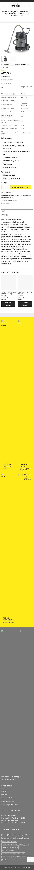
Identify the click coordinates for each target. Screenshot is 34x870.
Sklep (4, 12)
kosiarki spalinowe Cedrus (9, 841)
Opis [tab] (3, 211)
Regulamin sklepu (7, 801)
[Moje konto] (26, 5)
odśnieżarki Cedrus (12, 847)
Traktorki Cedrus (6, 856)
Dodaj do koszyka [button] (8, 304)
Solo (23, 853)
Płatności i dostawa (7, 798)
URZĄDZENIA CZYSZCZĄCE (19, 12)
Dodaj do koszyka (20, 187)
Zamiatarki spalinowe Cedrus (10, 860)
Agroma (4, 835)
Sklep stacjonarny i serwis (10, 804)
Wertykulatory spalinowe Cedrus (21, 856)
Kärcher (15, 200)
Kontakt (4, 791)
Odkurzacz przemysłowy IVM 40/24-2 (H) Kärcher (25, 293)
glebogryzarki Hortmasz (8, 838)
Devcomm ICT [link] (27, 867)
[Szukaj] (6, 5)
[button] (3, 5)
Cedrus (10, 835)
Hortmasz (19, 838)
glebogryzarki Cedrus (24, 835)
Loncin (27, 844)
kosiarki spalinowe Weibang (9, 844)
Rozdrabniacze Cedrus (8, 850)
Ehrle (15, 835)
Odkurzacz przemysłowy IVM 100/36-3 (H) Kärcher (8, 293)
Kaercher (9, 200)
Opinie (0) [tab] (4, 215)
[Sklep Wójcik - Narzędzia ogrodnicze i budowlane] (16, 5)
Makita (4, 847)
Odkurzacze (10, 14)
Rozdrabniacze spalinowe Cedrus (11, 853)
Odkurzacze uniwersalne (8, 197)
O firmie (4, 794)
